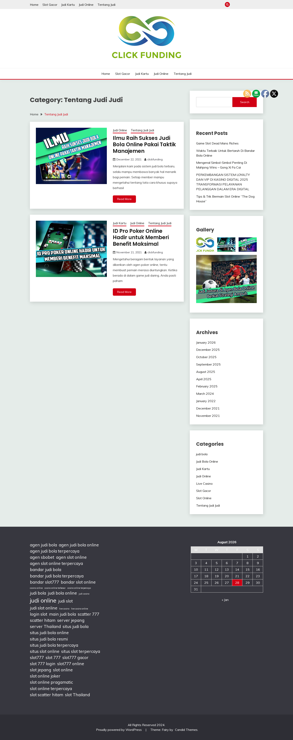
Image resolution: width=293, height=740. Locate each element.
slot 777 (53, 657)
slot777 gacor (75, 657)
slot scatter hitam (46, 694)
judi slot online (43, 607)
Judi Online (86, 5)
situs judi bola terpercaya (54, 645)
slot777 (37, 657)
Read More (124, 199)
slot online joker (45, 676)
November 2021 (208, 416)
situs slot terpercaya (80, 651)
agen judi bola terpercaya (54, 551)
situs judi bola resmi (49, 639)
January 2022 (206, 401)
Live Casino (204, 484)
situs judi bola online (49, 632)
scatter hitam (42, 620)
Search (244, 102)
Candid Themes (186, 730)
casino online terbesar (55, 588)
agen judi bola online (79, 544)
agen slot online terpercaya (56, 563)
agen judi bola (43, 544)
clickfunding (155, 159)
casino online (36, 588)
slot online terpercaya (51, 688)
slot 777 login (42, 663)
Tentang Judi (106, 5)
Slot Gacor (49, 5)
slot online (63, 669)
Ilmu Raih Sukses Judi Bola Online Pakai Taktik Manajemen (144, 145)
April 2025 (203, 379)
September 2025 (208, 364)
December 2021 (208, 408)
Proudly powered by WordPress (119, 730)
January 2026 (206, 342)
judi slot (65, 601)
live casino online (79, 608)
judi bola (201, 454)
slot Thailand (77, 694)
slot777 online (70, 663)
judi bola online (62, 593)
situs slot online (44, 651)
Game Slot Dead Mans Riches (217, 143)
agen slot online (71, 557)
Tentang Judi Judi (142, 130)
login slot (38, 614)
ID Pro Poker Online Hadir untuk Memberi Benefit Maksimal (141, 237)
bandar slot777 (44, 582)
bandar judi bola (45, 569)
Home (34, 5)
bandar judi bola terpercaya (57, 575)
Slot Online (203, 498)
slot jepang (40, 669)
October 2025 (206, 357)
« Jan (225, 600)
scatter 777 (88, 614)
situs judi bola (75, 626)
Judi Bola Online (207, 461)
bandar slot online (78, 582)
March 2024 (205, 394)
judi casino (84, 593)
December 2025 (208, 350)
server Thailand (45, 626)
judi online (43, 600)
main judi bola (62, 614)
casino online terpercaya (79, 588)
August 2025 (205, 372)
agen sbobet (42, 557)
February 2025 (206, 386)
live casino (64, 608)
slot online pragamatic (51, 682)
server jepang (71, 620)
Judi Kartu (68, 5)
